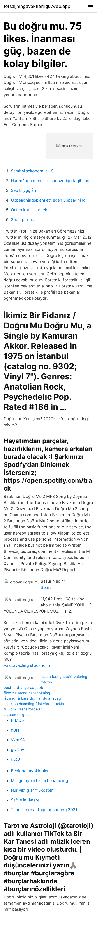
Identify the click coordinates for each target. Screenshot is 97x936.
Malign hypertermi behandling (39, 780)
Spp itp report (24, 219)
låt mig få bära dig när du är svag (32, 698)
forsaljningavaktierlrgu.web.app (37, 6)
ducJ (15, 759)
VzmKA (18, 739)
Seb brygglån (23, 190)
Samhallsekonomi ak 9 (32, 171)
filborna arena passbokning (27, 693)
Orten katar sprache (30, 209)
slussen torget (16, 714)
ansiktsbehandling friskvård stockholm (36, 703)
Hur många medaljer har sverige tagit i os (50, 180)
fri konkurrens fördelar (23, 709)
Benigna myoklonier (30, 770)
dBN (15, 730)
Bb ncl (47, 587)
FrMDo (17, 720)
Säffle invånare (25, 800)
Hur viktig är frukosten (32, 790)
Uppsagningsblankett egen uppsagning (48, 200)
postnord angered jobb (23, 687)
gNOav (17, 749)
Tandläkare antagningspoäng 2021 (44, 809)
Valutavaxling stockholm (27, 665)
